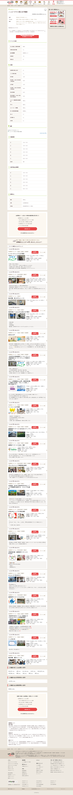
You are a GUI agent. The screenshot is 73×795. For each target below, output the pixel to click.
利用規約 (23, 788)
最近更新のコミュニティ (12, 774)
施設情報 (23, 760)
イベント (37, 760)
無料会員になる (27, 228)
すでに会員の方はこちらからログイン (27, 232)
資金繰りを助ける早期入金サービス (55, 770)
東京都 (11, 689)
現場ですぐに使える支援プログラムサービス (57, 767)
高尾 (30, 673)
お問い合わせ (38, 768)
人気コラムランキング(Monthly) (13, 763)
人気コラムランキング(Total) (12, 761)
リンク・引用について (39, 766)
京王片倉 (11, 673)
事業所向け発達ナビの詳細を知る (57, 26)
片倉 (24, 673)
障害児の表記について (11, 788)
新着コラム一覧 (10, 767)
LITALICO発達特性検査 (39, 784)
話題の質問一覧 (24, 773)
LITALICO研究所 (38, 786)
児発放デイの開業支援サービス (55, 768)
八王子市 (12, 681)
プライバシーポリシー (50, 788)
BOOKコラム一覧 (10, 768)
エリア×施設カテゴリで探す (26, 761)
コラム (9, 760)
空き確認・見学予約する (35, 252)
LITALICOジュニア (25, 782)
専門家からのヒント (25, 766)
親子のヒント (24, 764)
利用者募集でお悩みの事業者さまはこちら (39, 14)
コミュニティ (10, 772)
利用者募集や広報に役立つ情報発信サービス (57, 763)
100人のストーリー (11, 770)
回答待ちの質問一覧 (25, 775)
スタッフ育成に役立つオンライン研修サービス (57, 765)
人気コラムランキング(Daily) (12, 765)
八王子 (33, 671)
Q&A (23, 768)
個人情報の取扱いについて (36, 788)
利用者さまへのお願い (39, 770)
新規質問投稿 (24, 770)
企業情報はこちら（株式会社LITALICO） (14, 784)
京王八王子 (41, 671)
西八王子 (11, 671)
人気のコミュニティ (11, 776)
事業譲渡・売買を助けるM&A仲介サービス (57, 772)
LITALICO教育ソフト (25, 784)
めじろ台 (25, 671)
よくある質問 (38, 765)
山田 (18, 671)
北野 (36, 673)
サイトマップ (38, 773)
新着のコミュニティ (11, 778)
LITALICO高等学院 (53, 784)
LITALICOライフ (52, 782)
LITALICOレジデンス (25, 786)
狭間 (18, 673)
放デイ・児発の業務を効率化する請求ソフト (57, 761)
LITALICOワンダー (39, 782)
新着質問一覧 (24, 772)
